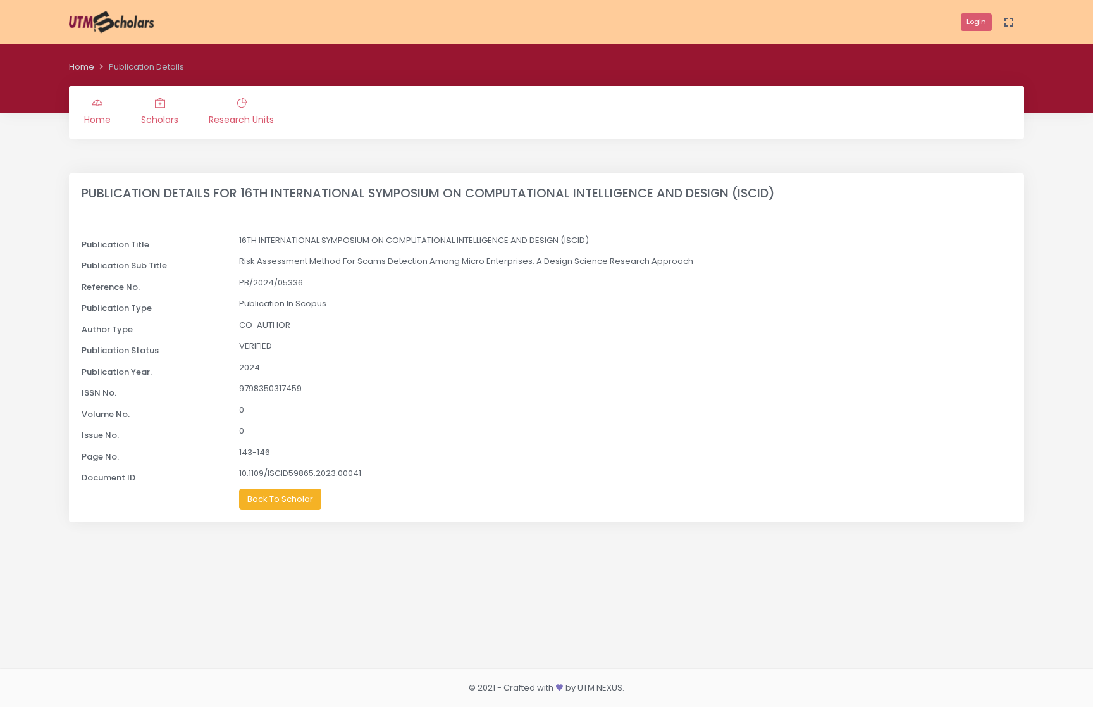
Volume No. (106, 414)
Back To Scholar (280, 499)
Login (976, 21)
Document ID (108, 478)
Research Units (241, 119)
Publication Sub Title (124, 266)
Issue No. (100, 435)
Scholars (159, 119)
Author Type (107, 329)
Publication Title (115, 245)
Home (81, 67)
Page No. (100, 457)
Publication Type (117, 308)
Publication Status (120, 350)
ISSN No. (99, 393)
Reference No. (111, 287)
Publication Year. (117, 372)
